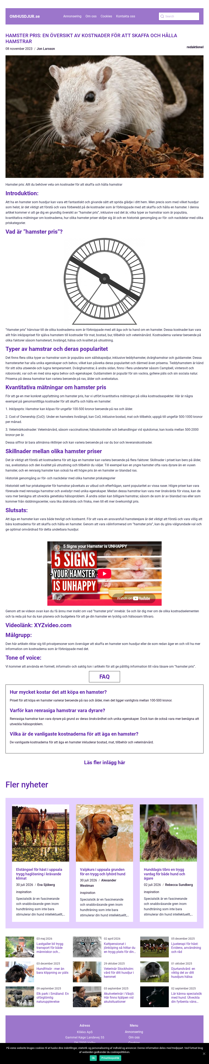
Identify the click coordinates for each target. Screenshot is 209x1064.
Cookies (106, 16)
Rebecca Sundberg (179, 885)
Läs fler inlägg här (104, 762)
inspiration (23, 892)
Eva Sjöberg (46, 885)
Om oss (91, 16)
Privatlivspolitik (110, 1058)
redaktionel (195, 47)
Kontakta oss (125, 16)
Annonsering (72, 16)
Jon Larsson (46, 49)
